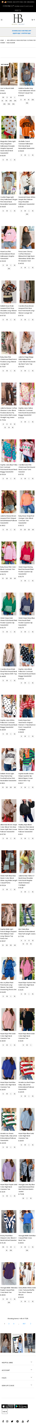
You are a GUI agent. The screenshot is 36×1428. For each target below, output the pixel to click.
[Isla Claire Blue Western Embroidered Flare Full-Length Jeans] (27, 915)
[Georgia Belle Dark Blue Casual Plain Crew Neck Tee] (27, 1221)
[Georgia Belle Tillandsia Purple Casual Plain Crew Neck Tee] (9, 1273)
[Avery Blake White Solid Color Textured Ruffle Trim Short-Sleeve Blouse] (27, 1273)
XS (3, 97)
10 (14, 424)
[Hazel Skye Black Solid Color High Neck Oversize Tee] (27, 1019)
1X (21, 530)
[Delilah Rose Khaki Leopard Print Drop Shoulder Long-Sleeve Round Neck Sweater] (9, 291)
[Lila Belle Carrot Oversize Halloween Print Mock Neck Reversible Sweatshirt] (27, 127)
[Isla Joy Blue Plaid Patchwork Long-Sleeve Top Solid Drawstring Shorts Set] (9, 968)
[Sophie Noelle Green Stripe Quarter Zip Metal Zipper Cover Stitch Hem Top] (27, 759)
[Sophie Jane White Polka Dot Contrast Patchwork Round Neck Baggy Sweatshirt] (9, 706)
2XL (11, 101)
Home (2, 40)
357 (24, 1324)
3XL (15, 101)
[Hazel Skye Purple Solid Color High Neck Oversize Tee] (9, 1170)
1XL (6, 101)
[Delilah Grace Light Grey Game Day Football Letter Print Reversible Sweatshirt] (9, 759)
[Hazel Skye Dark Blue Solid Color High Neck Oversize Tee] (9, 1068)
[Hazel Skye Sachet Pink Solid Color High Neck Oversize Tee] (27, 968)
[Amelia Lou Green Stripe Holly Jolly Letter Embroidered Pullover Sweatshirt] (9, 1119)
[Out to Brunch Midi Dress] (9, 74)
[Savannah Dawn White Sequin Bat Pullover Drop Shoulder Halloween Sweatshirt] (27, 183)
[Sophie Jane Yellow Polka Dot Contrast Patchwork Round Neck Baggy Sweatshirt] (27, 394)
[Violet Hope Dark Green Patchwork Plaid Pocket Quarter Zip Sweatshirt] (9, 604)
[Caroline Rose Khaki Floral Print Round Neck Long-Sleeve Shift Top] (9, 655)
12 (5, 427)
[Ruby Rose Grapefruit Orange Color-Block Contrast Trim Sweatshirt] (27, 501)
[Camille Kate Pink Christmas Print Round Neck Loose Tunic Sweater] (27, 450)
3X (29, 530)
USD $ (5, 1412)
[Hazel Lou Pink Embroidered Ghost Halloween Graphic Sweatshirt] (9, 237)
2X (25, 530)
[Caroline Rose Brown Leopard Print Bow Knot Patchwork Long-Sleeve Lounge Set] (27, 291)
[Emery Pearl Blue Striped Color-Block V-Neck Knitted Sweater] (9, 1221)
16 (12, 427)
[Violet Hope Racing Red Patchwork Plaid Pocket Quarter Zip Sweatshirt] (27, 553)
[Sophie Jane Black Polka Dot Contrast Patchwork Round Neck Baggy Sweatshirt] (27, 655)
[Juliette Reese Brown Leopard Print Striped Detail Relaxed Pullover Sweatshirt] (9, 501)
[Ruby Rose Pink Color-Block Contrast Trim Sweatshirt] (9, 553)
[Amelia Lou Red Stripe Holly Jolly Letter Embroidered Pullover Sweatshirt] (27, 1068)
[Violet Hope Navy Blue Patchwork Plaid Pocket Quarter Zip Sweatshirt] (27, 604)
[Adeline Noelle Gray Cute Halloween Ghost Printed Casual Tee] (27, 74)
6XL (13, 104)
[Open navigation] (3, 19)
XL (2, 101)
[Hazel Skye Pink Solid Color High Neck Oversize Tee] (9, 1019)
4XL (4, 104)
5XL (9, 104)
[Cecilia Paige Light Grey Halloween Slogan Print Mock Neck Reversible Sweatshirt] (9, 183)
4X (33, 530)
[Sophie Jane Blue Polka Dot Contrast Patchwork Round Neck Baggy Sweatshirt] (9, 450)
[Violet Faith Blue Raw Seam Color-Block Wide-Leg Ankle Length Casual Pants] (9, 861)
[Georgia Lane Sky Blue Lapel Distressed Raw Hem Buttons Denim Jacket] (27, 1170)
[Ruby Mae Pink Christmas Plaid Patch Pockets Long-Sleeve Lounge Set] (9, 343)
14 (9, 427)
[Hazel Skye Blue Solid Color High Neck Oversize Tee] (27, 1119)
